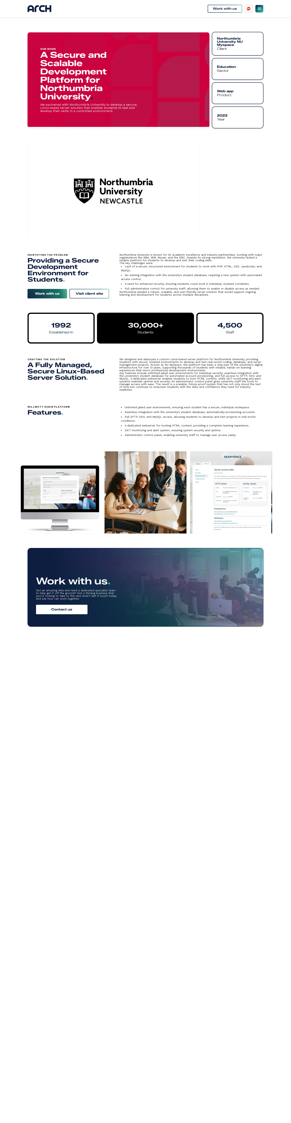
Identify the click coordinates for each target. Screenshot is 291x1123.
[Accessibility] (248, 9)
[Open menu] (259, 9)
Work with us (225, 8)
